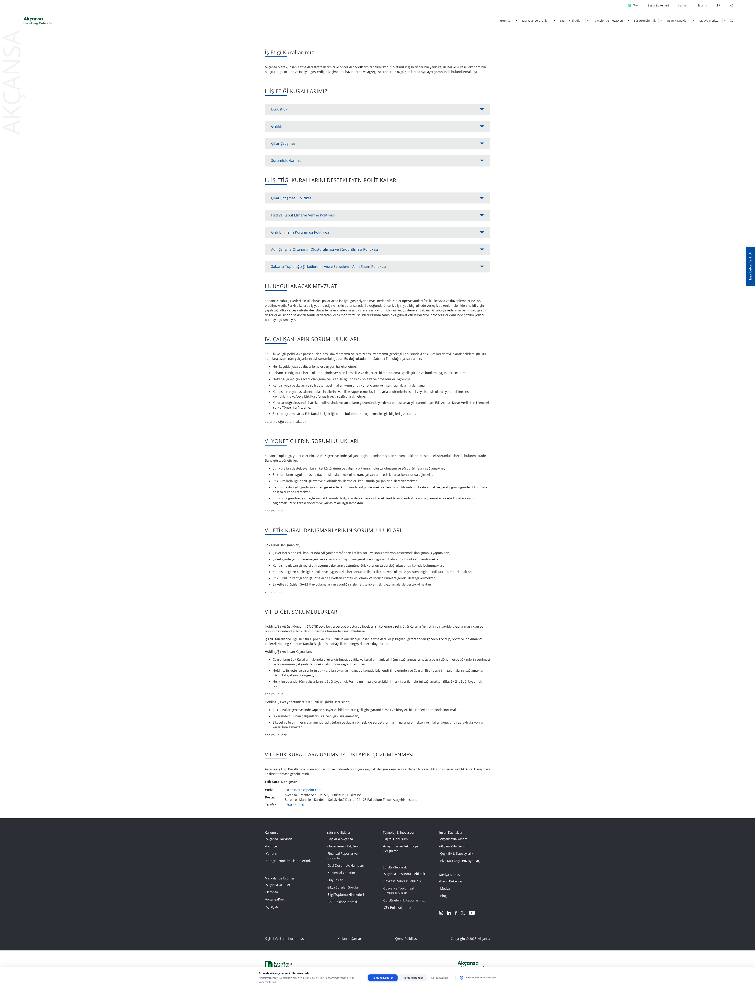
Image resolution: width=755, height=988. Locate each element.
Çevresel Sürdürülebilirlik (402, 881)
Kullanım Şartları (350, 938)
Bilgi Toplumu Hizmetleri (346, 894)
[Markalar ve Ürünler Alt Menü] (554, 20)
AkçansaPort (275, 899)
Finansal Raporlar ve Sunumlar (342, 855)
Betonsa (272, 892)
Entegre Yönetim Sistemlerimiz (288, 861)
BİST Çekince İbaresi (342, 902)
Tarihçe (271, 846)
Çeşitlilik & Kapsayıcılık (456, 853)
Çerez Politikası (406, 938)
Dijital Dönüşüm (396, 839)
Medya (445, 888)
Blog (635, 5)
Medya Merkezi (709, 20)
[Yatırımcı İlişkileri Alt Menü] (588, 20)
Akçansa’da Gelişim (454, 846)
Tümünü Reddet (413, 977)
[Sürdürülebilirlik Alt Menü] (661, 20)
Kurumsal (504, 20)
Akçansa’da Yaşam (453, 839)
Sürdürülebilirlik (645, 20)
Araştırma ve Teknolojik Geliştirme (400, 848)
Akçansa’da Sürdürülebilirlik (404, 874)
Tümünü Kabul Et (382, 977)
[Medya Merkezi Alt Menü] (725, 20)
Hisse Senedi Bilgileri (343, 846)
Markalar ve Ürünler (535, 20)
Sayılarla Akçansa (340, 839)
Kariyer (683, 5)
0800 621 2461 (295, 805)
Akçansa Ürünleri (278, 885)
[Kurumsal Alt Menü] (516, 20)
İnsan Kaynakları (677, 20)
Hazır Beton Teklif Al (750, 266)
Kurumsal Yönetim (341, 873)
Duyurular (335, 880)
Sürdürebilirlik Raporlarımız (404, 900)
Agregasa (273, 906)
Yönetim (272, 853)
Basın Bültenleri (658, 5)
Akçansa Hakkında (279, 839)
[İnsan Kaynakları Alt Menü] (693, 20)
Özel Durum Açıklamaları (346, 865)
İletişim (702, 5)
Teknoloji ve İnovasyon (608, 20)
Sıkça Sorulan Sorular (343, 887)
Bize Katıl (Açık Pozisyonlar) (460, 861)
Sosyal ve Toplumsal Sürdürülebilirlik (398, 890)
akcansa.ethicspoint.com (303, 790)
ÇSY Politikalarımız (397, 907)
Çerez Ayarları (439, 977)
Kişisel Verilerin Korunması (285, 938)
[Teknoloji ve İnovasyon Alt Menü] (628, 20)
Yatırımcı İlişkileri (571, 20)
